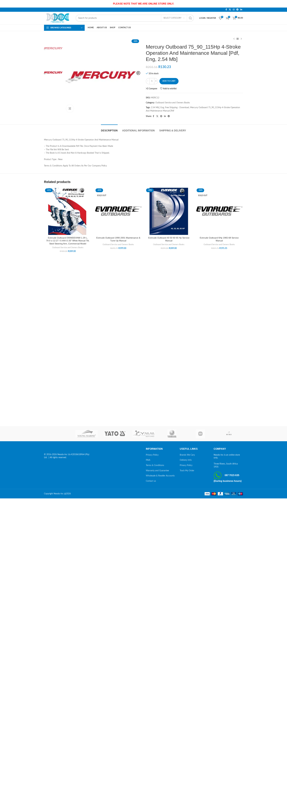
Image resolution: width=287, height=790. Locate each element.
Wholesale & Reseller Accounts (160, 476)
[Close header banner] (283, 4)
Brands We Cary (187, 455)
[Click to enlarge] (70, 108)
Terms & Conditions (155, 465)
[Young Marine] (86, 433)
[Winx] (229, 433)
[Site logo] (58, 18)
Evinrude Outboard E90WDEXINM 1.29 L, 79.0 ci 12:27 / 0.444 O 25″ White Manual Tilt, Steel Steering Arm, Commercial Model (67, 241)
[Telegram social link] (169, 116)
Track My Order (187, 471)
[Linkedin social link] (241, 10)
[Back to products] (237, 39)
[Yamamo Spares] (143, 433)
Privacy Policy (152, 455)
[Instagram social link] (233, 10)
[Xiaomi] (200, 433)
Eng (162, 107)
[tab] (109, 129)
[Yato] (115, 433)
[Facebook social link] (226, 10)
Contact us (151, 481)
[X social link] (230, 10)
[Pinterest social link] (237, 10)
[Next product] (241, 39)
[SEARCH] (190, 18)
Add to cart (169, 81)
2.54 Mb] (155, 107)
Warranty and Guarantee (157, 471)
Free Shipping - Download (177, 107)
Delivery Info (186, 460)
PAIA (148, 460)
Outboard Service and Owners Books (172, 103)
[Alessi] (58, 433)
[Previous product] (234, 39)
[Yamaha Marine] (172, 433)
